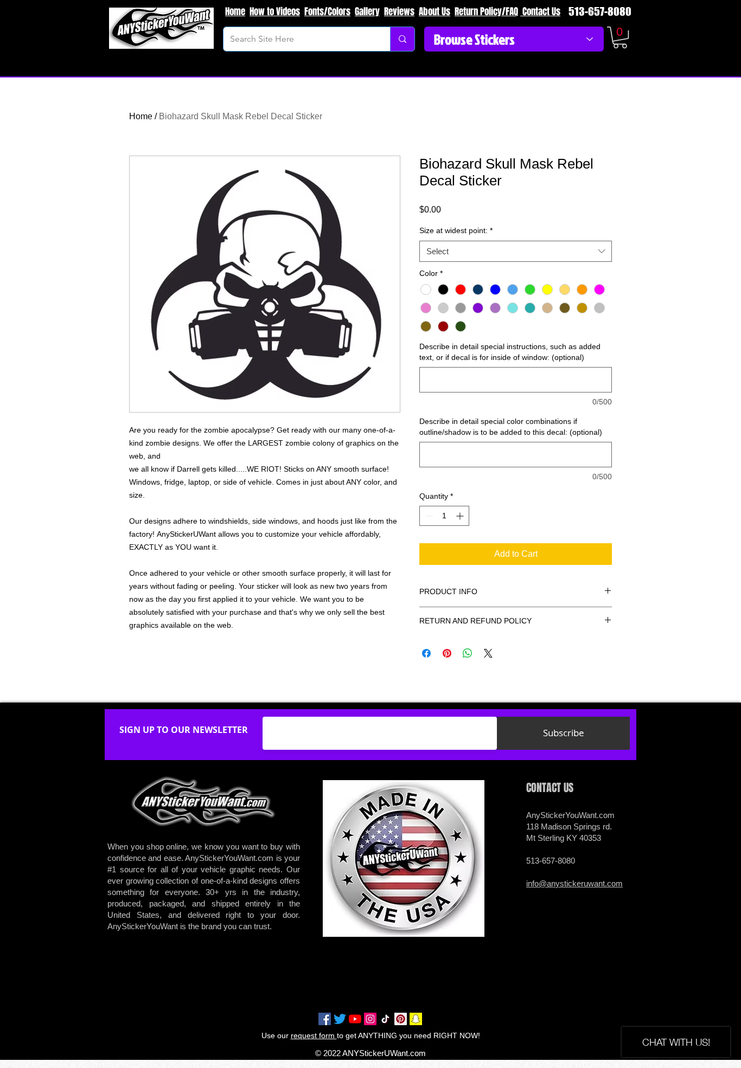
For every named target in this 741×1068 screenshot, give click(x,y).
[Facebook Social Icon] (324, 1019)
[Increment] (461, 515)
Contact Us (540, 11)
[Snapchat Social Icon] (416, 1019)
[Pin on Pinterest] (446, 653)
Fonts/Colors (327, 11)
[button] (620, 37)
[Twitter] (340, 1019)
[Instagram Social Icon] (370, 1019)
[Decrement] (428, 515)
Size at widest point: (456, 230)
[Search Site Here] (402, 39)
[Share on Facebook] (426, 653)
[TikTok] (385, 1019)
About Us (434, 11)
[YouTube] (355, 1019)
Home (235, 11)
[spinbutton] (444, 515)
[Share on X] (488, 653)
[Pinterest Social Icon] (400, 1019)
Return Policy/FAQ (486, 11)
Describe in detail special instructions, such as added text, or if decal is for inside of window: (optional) (510, 352)
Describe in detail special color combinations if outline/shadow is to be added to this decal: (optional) (510, 426)
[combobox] (515, 251)
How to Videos (275, 11)
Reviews (399, 11)
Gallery (367, 11)
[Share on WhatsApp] (467, 653)
